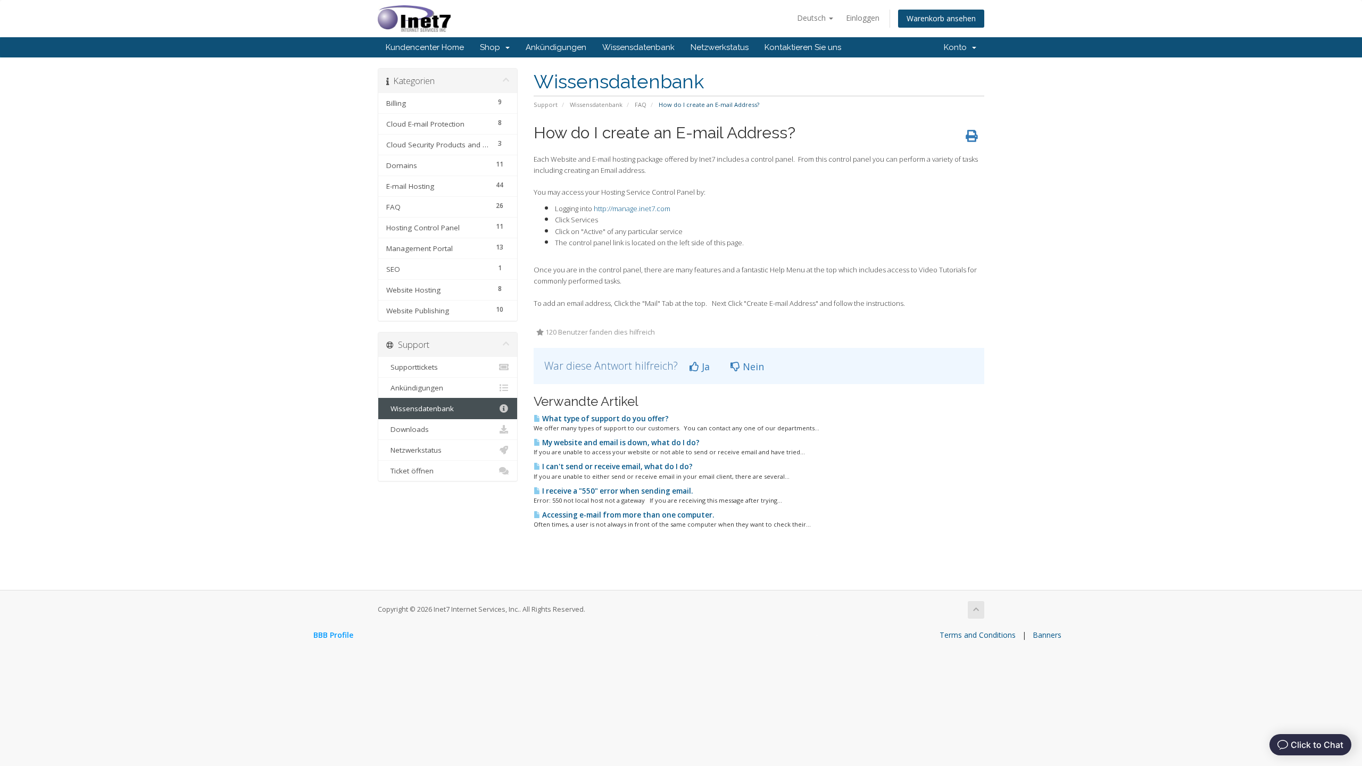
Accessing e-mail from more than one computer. (627, 515)
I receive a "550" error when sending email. (617, 491)
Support (546, 105)
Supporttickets (412, 367)
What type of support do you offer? (605, 418)
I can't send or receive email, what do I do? (617, 466)
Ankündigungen (556, 47)
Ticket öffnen (410, 471)
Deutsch (812, 18)
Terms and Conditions (978, 635)
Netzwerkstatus (720, 47)
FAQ (640, 105)
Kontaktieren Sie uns (803, 47)
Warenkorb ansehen (941, 18)
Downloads (407, 429)
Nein (752, 366)
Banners (1047, 635)
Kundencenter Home (425, 47)
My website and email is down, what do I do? (620, 442)
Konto (957, 47)
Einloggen (862, 18)
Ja (704, 366)
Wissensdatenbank (638, 47)
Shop (492, 47)
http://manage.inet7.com (632, 208)
